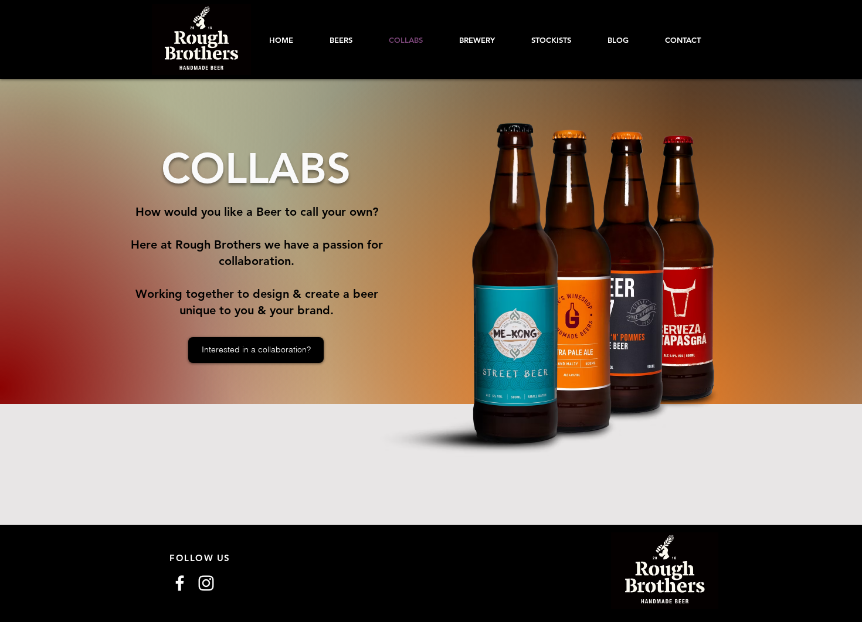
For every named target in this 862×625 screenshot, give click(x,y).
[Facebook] (179, 583)
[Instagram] (206, 583)
